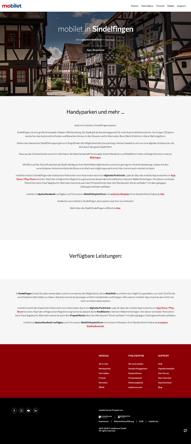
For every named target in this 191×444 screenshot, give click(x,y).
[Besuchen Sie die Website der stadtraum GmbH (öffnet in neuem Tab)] (105, 417)
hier (162, 194)
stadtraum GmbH (118, 428)
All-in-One (103, 364)
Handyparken (105, 368)
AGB (141, 421)
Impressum (104, 421)
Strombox (103, 382)
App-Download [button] (95, 49)
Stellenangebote (135, 382)
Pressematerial (135, 378)
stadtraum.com (135, 387)
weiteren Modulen (120, 194)
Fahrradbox (147, 5)
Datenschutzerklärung (124, 421)
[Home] (12, 6)
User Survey (163, 373)
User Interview (164, 378)
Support (181, 5)
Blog (160, 387)
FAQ (160, 364)
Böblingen (95, 157)
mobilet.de (153, 421)
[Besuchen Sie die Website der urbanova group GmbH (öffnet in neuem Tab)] (124, 416)
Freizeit (160, 5)
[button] (185, 430)
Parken (134, 5)
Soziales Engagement (137, 368)
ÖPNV (101, 387)
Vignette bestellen (166, 368)
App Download (165, 382)
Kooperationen (135, 373)
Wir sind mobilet (135, 364)
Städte (170, 5)
